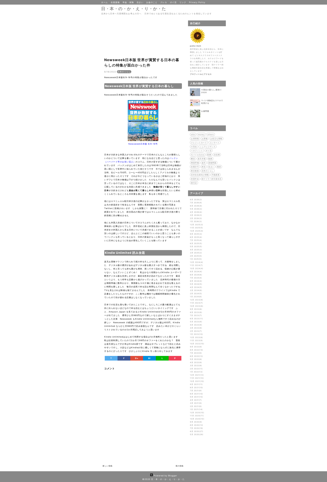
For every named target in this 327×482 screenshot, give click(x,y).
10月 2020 (196, 419)
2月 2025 (195, 256)
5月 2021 (196, 397)
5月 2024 (195, 284)
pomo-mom (195, 46)
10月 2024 (196, 268)
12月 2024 (196, 262)
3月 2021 (195, 403)
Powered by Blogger (165, 475)
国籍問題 (212, 163)
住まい (140, 2)
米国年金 (195, 179)
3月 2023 (195, 328)
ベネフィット (197, 150)
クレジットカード (199, 142)
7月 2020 (196, 428)
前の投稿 (180, 466)
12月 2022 (196, 337)
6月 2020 (196, 431)
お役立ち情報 (216, 138)
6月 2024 (195, 281)
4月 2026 (195, 212)
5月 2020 (196, 434)
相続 (219, 167)
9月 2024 (195, 271)
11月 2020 (196, 415)
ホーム (105, 2)
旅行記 (194, 183)
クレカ (164, 2)
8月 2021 (196, 387)
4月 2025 (195, 250)
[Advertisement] (143, 38)
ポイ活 (173, 2)
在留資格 (116, 2)
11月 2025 (196, 228)
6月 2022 (196, 356)
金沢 (204, 163)
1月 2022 (196, 372)
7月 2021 (195, 390)
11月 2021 (196, 378)
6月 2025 (195, 243)
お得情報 (195, 138)
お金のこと (152, 2)
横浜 (193, 159)
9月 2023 (195, 309)
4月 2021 (195, 400)
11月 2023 (196, 303)
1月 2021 (196, 409)
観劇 (210, 159)
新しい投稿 (108, 466)
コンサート (215, 142)
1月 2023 (196, 334)
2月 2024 (195, 293)
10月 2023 (196, 306)
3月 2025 (195, 253)
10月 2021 (196, 381)
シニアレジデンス (207, 146)
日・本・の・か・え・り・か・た (133, 8)
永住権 (217, 155)
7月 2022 (195, 353)
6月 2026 (195, 206)
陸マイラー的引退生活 (211, 179)
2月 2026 (195, 218)
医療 (209, 155)
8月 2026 (195, 199)
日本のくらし (124, 71)
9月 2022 (195, 347)
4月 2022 (195, 362)
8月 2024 (195, 275)
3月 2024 (195, 290)
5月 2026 (195, 209)
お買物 (205, 138)
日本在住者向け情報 (200, 175)
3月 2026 (195, 215)
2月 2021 (195, 406)
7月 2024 (195, 278)
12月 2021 (196, 375)
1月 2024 (195, 296)
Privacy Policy (197, 2)
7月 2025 (195, 240)
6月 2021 (196, 394)
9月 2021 (196, 384)
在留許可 (195, 167)
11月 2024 (196, 265)
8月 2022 (196, 350)
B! (149, 358)
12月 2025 (196, 224)
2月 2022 (196, 369)
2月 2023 (195, 331)
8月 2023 (195, 312)
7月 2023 (195, 315)
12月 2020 (196, 412)
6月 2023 (196, 318)
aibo (193, 134)
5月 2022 (195, 359)
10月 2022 (196, 344)
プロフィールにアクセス (201, 74)
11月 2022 (196, 340)
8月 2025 (195, 237)
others (210, 134)
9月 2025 (195, 234)
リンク (183, 2)
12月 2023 (196, 300)
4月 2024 (195, 287)
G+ (136, 358)
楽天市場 (202, 159)
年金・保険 (129, 2)
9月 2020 (195, 422)
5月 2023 (195, 322)
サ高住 (194, 146)
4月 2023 (195, 325)
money (201, 134)
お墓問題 (205, 111)
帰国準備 (195, 163)
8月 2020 (196, 425)
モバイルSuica (198, 155)
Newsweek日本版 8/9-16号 (143, 144)
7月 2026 (195, 202)
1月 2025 (195, 259)
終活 (204, 167)
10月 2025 (196, 231)
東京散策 (195, 171)
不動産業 (215, 175)
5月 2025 (195, 246)
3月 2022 (195, 365)
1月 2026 (195, 221)
